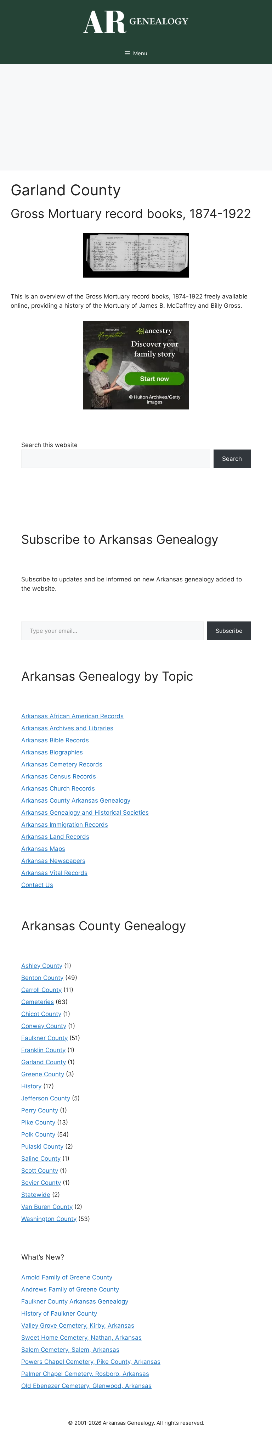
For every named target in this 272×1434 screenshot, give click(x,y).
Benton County (42, 977)
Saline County (41, 1158)
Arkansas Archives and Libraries (67, 728)
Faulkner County (44, 1038)
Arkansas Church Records (58, 788)
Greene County (42, 1074)
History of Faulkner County (59, 1313)
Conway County (43, 1026)
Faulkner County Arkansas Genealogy (74, 1301)
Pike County (38, 1122)
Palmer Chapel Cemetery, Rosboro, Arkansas (85, 1373)
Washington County (48, 1218)
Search (232, 458)
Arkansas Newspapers (53, 860)
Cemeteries (37, 1001)
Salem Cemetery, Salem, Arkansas (70, 1349)
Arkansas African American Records (72, 716)
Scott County (39, 1170)
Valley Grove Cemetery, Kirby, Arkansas (77, 1325)
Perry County (39, 1110)
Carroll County (41, 989)
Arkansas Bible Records (55, 740)
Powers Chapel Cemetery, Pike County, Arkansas (90, 1361)
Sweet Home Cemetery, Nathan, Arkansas (81, 1337)
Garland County (43, 1062)
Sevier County (41, 1182)
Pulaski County (42, 1146)
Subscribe (229, 630)
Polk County (38, 1134)
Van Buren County (47, 1206)
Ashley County (41, 965)
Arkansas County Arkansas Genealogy (75, 800)
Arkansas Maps (43, 848)
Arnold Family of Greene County (66, 1277)
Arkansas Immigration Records (64, 824)
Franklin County (43, 1050)
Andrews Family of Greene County (70, 1289)
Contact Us (37, 884)
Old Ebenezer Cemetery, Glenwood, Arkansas (86, 1385)
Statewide (35, 1194)
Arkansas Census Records (58, 776)
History (31, 1086)
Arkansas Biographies (52, 752)
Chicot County (41, 1013)
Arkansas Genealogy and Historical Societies (85, 812)
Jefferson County (45, 1098)
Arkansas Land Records (55, 836)
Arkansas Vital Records (54, 872)
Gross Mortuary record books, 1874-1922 (131, 213)
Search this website (49, 444)
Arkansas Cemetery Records (61, 764)
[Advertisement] (136, 117)
